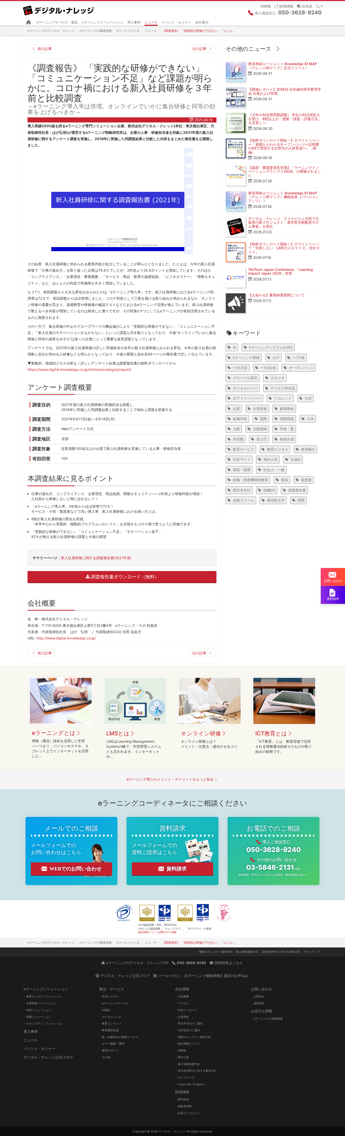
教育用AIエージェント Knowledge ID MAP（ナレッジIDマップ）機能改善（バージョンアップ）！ (283, 197)
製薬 (284, 480)
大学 (310, 419)
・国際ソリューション (37, 1017)
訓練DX (269, 490)
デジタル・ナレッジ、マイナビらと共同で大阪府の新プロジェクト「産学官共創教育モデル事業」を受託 (283, 222)
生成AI (295, 459)
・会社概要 (182, 996)
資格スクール (243, 500)
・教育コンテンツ (110, 1023)
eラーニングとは (54, 733)
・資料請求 (258, 1003)
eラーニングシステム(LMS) (271, 347)
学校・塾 (287, 429)
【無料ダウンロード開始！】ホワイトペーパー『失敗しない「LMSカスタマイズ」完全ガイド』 (283, 248)
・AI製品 (104, 1010)
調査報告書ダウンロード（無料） (125, 576)
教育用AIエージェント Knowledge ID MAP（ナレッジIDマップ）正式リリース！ (282, 66)
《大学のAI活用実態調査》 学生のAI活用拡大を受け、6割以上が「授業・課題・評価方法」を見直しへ (284, 119)
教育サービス (243, 449)
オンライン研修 (201, 733)
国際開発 (287, 419)
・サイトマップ (184, 1077)
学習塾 (238, 439)
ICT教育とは (271, 733)
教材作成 (287, 439)
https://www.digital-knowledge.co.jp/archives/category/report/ (79, 369)
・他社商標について (187, 1043)
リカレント (283, 398)
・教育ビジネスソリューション (42, 996)
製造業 (306, 480)
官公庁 (261, 439)
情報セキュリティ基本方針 (216, 951)
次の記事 (199, 48)
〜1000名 (268, 368)
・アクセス (182, 1003)
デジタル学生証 (282, 388)
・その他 (104, 1057)
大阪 (236, 429)
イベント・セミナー (176, 22)
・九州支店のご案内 (187, 1030)
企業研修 (260, 408)
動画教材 (287, 408)
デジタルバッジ (245, 388)
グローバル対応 (245, 378)
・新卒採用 (182, 1099)
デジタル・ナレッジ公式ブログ (48, 1057)
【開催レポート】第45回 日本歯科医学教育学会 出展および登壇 (284, 91)
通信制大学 (276, 500)
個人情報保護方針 (247, 951)
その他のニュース (249, 49)
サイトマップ (312, 951)
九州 (308, 398)
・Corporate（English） (191, 1084)
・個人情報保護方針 (187, 1064)
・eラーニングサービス (114, 1003)
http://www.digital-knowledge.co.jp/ (66, 638)
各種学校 (240, 419)
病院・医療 (242, 470)
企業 (236, 408)
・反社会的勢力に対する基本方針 (196, 1070)
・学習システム (109, 996)
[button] (304, 6)
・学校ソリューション (37, 1010)
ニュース (151, 22)
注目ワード (242, 459)
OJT (276, 357)
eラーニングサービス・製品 (57, 22)
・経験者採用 (183, 1106)
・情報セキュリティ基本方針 (193, 1037)
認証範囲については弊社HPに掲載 (157, 932)
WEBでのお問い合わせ (76, 868)
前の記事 (45, 48)
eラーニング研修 (246, 357)
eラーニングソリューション (102, 22)
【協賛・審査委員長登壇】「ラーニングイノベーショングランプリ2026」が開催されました (284, 171)
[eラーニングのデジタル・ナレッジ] (59, 8)
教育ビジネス (277, 449)
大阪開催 (260, 429)
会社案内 (201, 22)
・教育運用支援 (109, 1030)
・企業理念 (182, 1017)
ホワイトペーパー (247, 398)
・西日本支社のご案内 (189, 1023)
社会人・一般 (274, 470)
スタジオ (277, 378)
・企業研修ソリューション (40, 1003)
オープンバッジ (301, 368)
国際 (263, 419)
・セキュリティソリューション (42, 1023)
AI (234, 347)
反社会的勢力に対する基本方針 (280, 951)
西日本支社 (242, 490)
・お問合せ (258, 996)
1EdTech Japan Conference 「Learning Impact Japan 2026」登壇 (280, 271)
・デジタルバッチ (110, 1017)
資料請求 (176, 868)
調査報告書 (297, 490)
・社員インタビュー (187, 1113)
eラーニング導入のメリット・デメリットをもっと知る (170, 779)
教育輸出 (308, 449)
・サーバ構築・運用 (111, 1043)
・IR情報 (180, 1050)
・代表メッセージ (186, 1010)
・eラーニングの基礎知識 (267, 1018)
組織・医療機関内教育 (250, 480)
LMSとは (118, 733)
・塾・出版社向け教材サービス (118, 1037)
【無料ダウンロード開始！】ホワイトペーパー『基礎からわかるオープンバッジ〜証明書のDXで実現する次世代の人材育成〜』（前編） (283, 146)
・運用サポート (109, 1050)
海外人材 (270, 459)
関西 (301, 500)
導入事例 (133, 22)
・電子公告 (182, 1057)
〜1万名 (298, 357)
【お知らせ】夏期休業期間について (276, 295)
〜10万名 (240, 368)
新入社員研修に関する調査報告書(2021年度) (96, 558)
